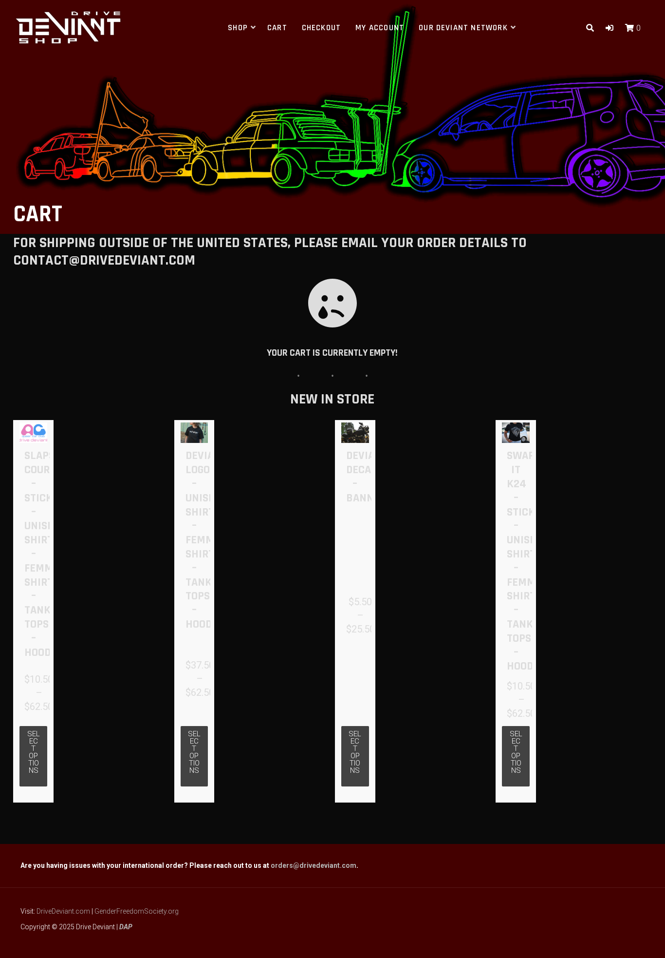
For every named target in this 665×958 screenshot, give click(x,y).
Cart (277, 27)
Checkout (321, 27)
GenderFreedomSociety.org (136, 911)
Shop (238, 27)
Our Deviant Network (463, 27)
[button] (609, 28)
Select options (33, 752)
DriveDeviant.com (63, 911)
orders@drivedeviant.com (313, 865)
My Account (379, 27)
